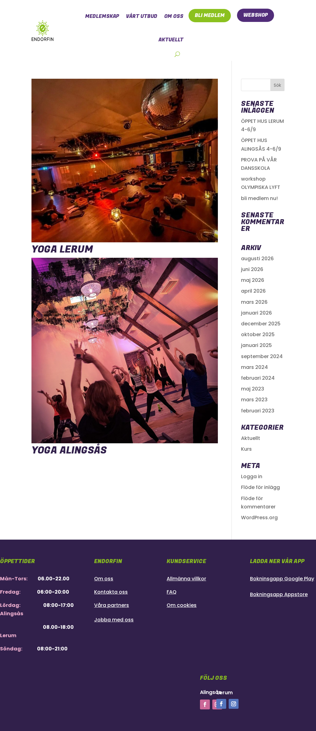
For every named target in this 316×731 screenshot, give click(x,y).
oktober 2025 (258, 334)
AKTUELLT (171, 40)
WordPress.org (259, 517)
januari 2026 (256, 312)
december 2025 (261, 323)
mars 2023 (254, 399)
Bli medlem (210, 15)
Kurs (246, 449)
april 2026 (253, 290)
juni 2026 (252, 269)
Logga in (251, 476)
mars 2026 (254, 302)
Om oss (173, 16)
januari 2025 (256, 345)
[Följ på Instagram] (234, 704)
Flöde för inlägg (260, 487)
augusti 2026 (257, 258)
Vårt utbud (141, 16)
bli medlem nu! (259, 198)
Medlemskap (102, 16)
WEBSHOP (255, 15)
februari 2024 (258, 378)
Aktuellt (250, 438)
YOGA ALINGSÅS (69, 450)
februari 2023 (257, 410)
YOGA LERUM (62, 249)
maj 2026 (252, 280)
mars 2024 (254, 367)
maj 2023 (252, 388)
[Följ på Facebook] (205, 704)
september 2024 (262, 356)
